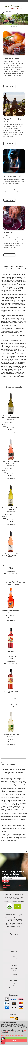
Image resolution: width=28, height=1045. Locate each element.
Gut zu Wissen (14, 945)
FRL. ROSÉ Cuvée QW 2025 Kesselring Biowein (11, 462)
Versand (13, 764)
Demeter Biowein (14, 941)
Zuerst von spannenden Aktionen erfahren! (13, 872)
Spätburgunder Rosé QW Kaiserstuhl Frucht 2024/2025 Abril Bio (10, 555)
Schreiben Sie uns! (15, 926)
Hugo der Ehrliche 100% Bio (11, 734)
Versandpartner (14, 1014)
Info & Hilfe (14, 952)
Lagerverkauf (14, 974)
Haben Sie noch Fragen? (14, 915)
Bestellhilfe (14, 956)
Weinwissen (14, 934)
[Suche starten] (22, 11)
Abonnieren (5, 880)
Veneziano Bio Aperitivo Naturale (11, 692)
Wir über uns (14, 968)
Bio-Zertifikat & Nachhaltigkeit (14, 894)
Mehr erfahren (9, 86)
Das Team (14, 970)
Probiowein (14, 965)
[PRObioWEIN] (14, 6)
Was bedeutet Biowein (14, 937)
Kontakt (10, 5)
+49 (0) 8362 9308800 (15, 924)
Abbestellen (6, 882)
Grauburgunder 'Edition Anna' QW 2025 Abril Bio (10, 508)
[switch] (3, 1043)
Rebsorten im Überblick (14, 939)
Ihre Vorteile (14, 981)
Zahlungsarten (14, 954)
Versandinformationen (14, 958)
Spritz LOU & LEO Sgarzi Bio (10, 610)
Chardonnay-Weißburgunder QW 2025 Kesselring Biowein (10, 416)
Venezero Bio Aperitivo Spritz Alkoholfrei (10, 650)
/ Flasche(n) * (10, 422)
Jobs (14, 972)
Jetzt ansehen (9, 143)
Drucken (23, 852)
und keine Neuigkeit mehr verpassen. (12, 887)
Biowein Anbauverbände (14, 943)
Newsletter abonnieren (21, 5)
